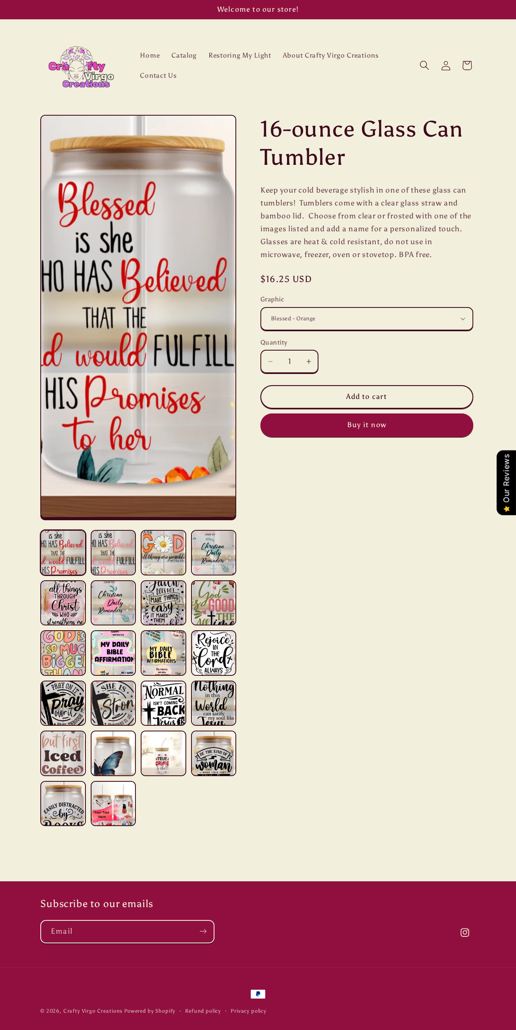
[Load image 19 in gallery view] (163, 753)
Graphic (272, 299)
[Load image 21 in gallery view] (63, 803)
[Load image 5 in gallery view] (63, 603)
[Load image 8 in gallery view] (214, 603)
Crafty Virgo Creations (93, 1010)
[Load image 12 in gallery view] (214, 653)
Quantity (273, 342)
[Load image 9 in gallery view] (63, 653)
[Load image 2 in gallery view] (113, 552)
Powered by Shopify (149, 1010)
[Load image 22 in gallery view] (113, 803)
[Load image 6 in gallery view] (113, 603)
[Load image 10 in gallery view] (113, 653)
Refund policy (203, 1010)
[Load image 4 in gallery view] (214, 552)
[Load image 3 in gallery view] (163, 552)
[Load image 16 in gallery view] (214, 703)
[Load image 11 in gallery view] (163, 653)
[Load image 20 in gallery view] (214, 753)
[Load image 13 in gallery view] (63, 703)
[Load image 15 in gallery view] (163, 703)
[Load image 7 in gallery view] (163, 603)
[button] (424, 65)
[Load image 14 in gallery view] (113, 703)
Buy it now (367, 424)
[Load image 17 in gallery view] (63, 753)
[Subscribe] (203, 931)
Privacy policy (248, 1010)
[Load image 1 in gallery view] (63, 552)
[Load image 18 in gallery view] (113, 753)
